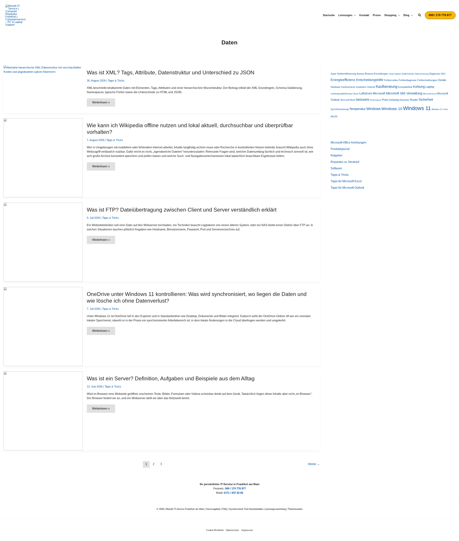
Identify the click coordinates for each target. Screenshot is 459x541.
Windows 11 (417, 108)
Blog (406, 15)
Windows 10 (391, 109)
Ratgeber (336, 155)
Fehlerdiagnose (408, 80)
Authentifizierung (346, 73)
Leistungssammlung (275, 509)
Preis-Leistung (390, 99)
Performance (375, 100)
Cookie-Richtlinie (215, 530)
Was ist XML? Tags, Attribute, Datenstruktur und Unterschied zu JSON (170, 72)
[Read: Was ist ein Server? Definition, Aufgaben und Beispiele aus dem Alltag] (43, 410)
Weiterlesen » (101, 104)
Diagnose (434, 73)
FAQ (224, 509)
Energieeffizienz (343, 80)
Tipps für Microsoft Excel (346, 181)
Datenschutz (408, 74)
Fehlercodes (391, 80)
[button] (354, 15)
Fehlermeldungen (427, 80)
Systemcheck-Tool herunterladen (246, 509)
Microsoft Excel (429, 94)
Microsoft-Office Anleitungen (348, 142)
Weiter (314, 464)
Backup (360, 74)
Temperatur (357, 109)
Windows (373, 109)
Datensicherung (422, 74)
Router (414, 99)
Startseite (329, 15)
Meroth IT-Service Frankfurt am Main (185, 509)
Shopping (390, 15)
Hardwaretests (348, 87)
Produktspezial (340, 148)
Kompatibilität (405, 87)
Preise (377, 15)
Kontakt (364, 15)
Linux (355, 93)
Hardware (335, 87)
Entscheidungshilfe (369, 80)
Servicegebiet (213, 509)
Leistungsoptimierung (341, 93)
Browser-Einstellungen (376, 73)
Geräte (442, 80)
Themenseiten (295, 509)
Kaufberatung (386, 86)
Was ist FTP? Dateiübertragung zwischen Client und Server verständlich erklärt (181, 210)
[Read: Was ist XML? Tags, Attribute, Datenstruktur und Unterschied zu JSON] (43, 69)
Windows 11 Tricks (440, 109)
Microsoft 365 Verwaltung (404, 93)
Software (336, 168)
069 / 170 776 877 (235, 488)
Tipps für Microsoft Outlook (347, 187)
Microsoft (379, 93)
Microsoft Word (347, 100)
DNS (443, 74)
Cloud (391, 74)
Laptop (429, 86)
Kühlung (419, 86)
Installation (361, 87)
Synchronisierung (340, 109)
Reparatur (404, 100)
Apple (333, 74)
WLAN (334, 116)
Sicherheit (426, 99)
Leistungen (345, 15)
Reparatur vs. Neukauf (345, 161)
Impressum (247, 530)
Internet (371, 87)
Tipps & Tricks (116, 80)
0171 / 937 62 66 (233, 492)
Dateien (397, 74)
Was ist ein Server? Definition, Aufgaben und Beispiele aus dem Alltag (171, 378)
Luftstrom (365, 93)
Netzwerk (362, 99)
